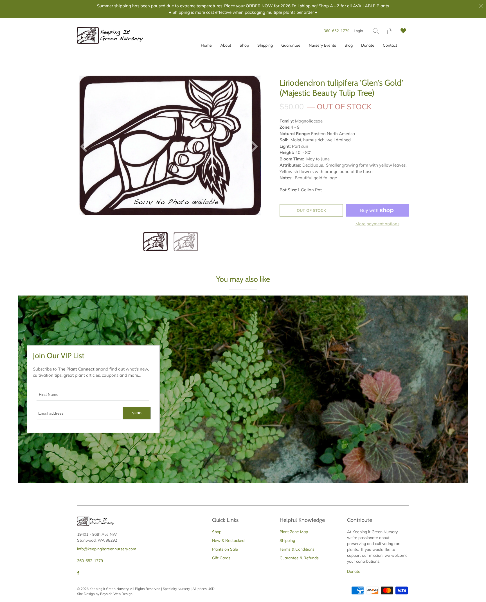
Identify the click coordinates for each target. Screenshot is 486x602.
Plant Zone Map (294, 531)
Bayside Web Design (116, 594)
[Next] (252, 148)
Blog (349, 45)
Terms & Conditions (297, 549)
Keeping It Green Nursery (108, 589)
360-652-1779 (337, 30)
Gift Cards (221, 557)
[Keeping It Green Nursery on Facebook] (78, 573)
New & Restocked (228, 540)
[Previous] (86, 148)
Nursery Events (322, 45)
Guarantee (290, 45)
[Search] (376, 31)
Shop (244, 45)
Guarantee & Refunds (299, 557)
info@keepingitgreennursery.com (106, 548)
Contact (390, 45)
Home (206, 45)
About (225, 45)
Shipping (265, 45)
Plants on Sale (225, 549)
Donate (367, 45)
